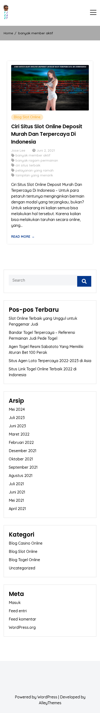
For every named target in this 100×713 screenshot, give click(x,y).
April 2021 (17, 508)
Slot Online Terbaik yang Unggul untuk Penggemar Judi (43, 321)
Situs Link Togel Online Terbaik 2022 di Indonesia (42, 371)
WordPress (47, 697)
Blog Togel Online (24, 559)
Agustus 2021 (21, 475)
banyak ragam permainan (37, 160)
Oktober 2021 (21, 459)
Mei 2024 (17, 409)
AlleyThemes (50, 702)
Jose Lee (18, 150)
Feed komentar (22, 619)
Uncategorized (22, 568)
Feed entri (18, 610)
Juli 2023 (17, 417)
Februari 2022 (21, 442)
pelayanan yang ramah (35, 170)
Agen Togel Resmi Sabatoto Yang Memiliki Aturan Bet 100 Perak (46, 349)
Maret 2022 (19, 434)
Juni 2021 (17, 492)
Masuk (15, 602)
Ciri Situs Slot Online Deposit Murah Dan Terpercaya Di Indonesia (46, 134)
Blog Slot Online (27, 117)
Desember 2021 (22, 450)
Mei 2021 (16, 500)
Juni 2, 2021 (46, 150)
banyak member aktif (33, 155)
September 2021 (23, 467)
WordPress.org (22, 627)
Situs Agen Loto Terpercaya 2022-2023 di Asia (50, 360)
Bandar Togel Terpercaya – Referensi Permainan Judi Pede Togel (42, 335)
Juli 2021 (16, 483)
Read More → (23, 236)
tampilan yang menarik (34, 175)
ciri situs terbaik (28, 165)
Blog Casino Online (25, 543)
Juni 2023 (17, 425)
